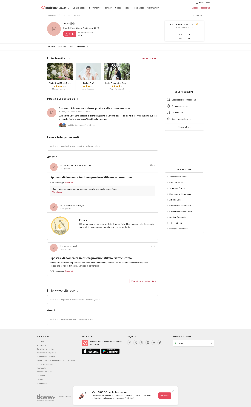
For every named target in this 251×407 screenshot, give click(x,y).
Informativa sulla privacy (46, 353)
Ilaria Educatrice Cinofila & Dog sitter (116, 83)
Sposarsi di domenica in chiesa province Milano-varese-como (94, 108)
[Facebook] (129, 342)
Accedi (195, 8)
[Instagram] (147, 342)
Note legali (41, 345)
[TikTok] (159, 342)
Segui (72, 33)
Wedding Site (42, 383)
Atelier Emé (88, 83)
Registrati (205, 8)
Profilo (51, 46)
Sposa (118, 8)
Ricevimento (95, 8)
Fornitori (108, 8)
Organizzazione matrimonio (184, 100)
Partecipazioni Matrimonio (180, 211)
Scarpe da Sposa (177, 188)
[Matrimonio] (55, 8)
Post (71, 46)
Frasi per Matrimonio (178, 228)
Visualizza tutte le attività (143, 281)
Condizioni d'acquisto (46, 349)
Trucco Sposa (175, 223)
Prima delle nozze (180, 106)
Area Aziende (204, 3)
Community (153, 8)
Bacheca (62, 46)
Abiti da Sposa (175, 200)
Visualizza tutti (149, 58)
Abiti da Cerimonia (177, 217)
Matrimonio (52, 15)
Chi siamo (41, 376)
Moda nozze (177, 112)
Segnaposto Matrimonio (180, 194)
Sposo (127, 8)
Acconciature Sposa (178, 176)
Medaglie (81, 46)
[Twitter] (135, 342)
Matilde (62, 112)
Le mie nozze (79, 8)
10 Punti (83, 35)
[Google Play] (110, 353)
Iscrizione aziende (44, 372)
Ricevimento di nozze (181, 119)
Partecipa (165, 395)
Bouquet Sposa (176, 182)
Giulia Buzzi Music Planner (60, 83)
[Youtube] (153, 342)
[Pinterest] (141, 342)
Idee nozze (139, 8)
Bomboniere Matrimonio (180, 205)
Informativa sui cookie (46, 357)
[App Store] (91, 353)
